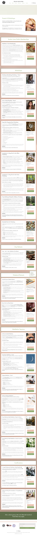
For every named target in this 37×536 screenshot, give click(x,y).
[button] (12, 3)
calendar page (17, 25)
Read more (3, 115)
